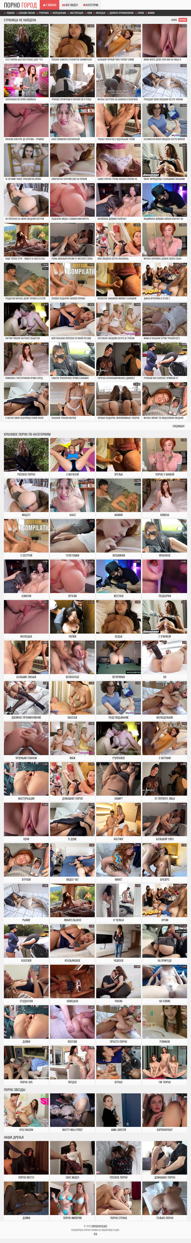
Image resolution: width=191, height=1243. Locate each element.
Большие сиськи (26, 13)
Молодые (100, 13)
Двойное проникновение (121, 13)
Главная (51, 5)
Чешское (10, 13)
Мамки (151, 13)
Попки (140, 13)
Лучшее (182, 20)
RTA (95, 1234)
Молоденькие (59, 13)
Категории (91, 5)
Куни (89, 13)
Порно (20, 5)
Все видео (71, 5)
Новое (174, 20)
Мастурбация (76, 13)
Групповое (43, 13)
